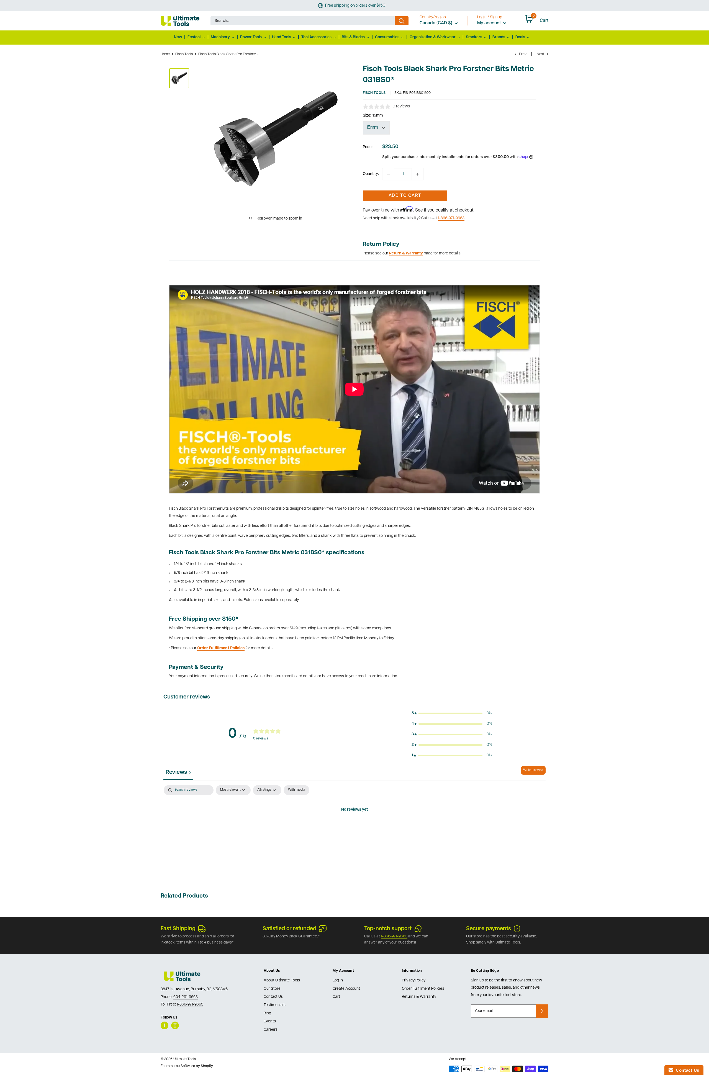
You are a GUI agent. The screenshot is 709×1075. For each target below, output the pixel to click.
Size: (373, 116)
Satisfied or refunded (289, 929)
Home (165, 54)
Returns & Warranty (419, 997)
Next (540, 54)
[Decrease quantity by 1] (388, 174)
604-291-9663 (185, 997)
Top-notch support (388, 929)
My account (489, 23)
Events (270, 1021)
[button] (452, 713)
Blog (267, 1013)
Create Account (346, 989)
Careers (271, 1030)
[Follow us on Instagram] (175, 1025)
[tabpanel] (354, 828)
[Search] (402, 20)
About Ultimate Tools (282, 980)
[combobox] (302, 20)
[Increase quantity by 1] (417, 174)
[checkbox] (296, 790)
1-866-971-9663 (451, 218)
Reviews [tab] (178, 772)
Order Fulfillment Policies (423, 989)
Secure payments (488, 929)
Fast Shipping (178, 929)
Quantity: (371, 174)
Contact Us (273, 997)
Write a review (533, 770)
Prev (522, 54)
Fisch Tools (184, 54)
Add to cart (405, 196)
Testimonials (275, 1005)
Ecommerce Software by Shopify (187, 1066)
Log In (338, 980)
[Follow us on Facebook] (164, 1025)
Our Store (272, 989)
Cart (336, 997)
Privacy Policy (413, 980)
